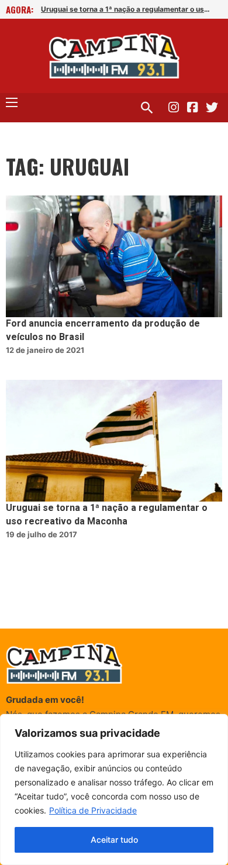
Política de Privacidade (93, 810)
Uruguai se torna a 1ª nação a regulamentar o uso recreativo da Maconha (126, 9)
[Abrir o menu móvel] (12, 102)
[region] (114, 789)
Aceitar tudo (114, 840)
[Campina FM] (114, 55)
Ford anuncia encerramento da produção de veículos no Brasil (103, 330)
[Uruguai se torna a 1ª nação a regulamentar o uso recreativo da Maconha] (114, 441)
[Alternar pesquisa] (146, 107)
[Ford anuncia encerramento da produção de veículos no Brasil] (114, 256)
